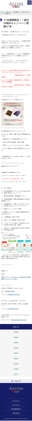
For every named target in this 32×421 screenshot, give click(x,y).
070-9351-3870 (10, 291)
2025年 (16, 337)
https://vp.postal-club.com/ (19, 320)
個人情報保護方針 (16, 409)
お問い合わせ (16, 413)
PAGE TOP (16, 381)
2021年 (16, 358)
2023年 (16, 348)
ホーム (2, 12)
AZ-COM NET (16, 5)
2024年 (16, 342)
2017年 (16, 374)
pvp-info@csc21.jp (13, 308)
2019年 (16, 364)
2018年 (16, 369)
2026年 (16, 332)
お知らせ (8, 12)
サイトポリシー (16, 404)
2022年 (16, 353)
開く (29, 2)
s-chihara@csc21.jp (14, 294)
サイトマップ (16, 400)
